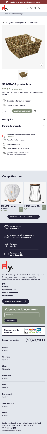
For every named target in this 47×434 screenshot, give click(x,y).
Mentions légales (27, 423)
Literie (4, 366)
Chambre (6, 357)
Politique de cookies (17, 425)
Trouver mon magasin (14, 301)
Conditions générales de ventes (11, 423)
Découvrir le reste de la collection (23, 216)
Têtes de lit (6, 369)
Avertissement (28, 425)
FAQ (3, 284)
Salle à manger (8, 403)
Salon (4, 412)
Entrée (4, 385)
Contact (5, 287)
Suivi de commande (10, 292)
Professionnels (7, 295)
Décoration (6, 375)
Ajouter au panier (22, 111)
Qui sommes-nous (9, 290)
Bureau (5, 347)
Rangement (7, 394)
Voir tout (5, 350)
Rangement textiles (13, 22)
